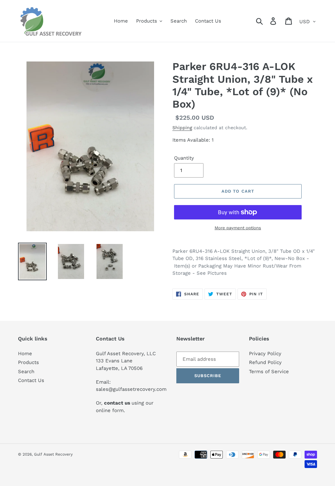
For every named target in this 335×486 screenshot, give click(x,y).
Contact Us (31, 380)
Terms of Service (269, 371)
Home (25, 353)
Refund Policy (265, 362)
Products (28, 362)
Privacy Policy (265, 353)
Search (26, 371)
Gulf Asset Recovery (53, 454)
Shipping (182, 127)
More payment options (238, 227)
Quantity (184, 158)
